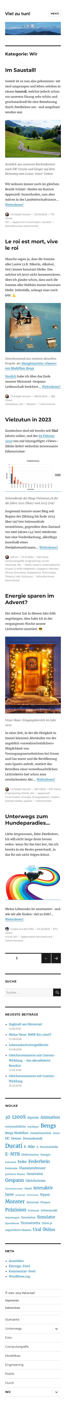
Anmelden (16, 1261)
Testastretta (34, 572)
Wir (7, 222)
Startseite (12, 1319)
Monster (53, 568)
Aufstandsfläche (15, 1126)
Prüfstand (33, 1210)
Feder (22, 1162)
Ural (17, 576)
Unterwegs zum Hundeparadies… (27, 819)
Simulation (28, 1217)
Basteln (31, 404)
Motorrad (10, 564)
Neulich (10, 376)
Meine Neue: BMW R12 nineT (30, 1034)
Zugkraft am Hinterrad (25, 1024)
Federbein (29, 568)
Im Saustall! (20, 70)
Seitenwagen (12, 1217)
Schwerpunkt (49, 1210)
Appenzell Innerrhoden (27, 222)
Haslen (55, 797)
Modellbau (11, 404)
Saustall (46, 222)
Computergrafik (14, 560)
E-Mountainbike (47, 1147)
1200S (28, 564)
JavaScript (20, 1195)
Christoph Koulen (20, 214)
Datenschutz (12, 1307)
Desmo (37, 564)
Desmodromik (51, 564)
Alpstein (33, 1117)
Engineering (33, 560)
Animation (50, 1117)
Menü (55, 13)
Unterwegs (13, 1328)
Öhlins (9, 572)
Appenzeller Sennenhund (36, 936)
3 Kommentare (14, 940)
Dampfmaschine (40, 1133)
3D (7, 1117)
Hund (45, 560)
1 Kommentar (47, 404)
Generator (35, 1174)
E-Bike (29, 1147)
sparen (28, 800)
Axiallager (33, 1126)
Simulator (20, 572)
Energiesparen (41, 797)
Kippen (45, 1194)
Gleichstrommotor (14, 1189)
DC (7, 1138)
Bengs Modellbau (17, 1133)
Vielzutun (27, 576)
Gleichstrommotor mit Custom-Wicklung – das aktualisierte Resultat (32, 1060)
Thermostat (49, 572)
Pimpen (45, 1202)
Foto (8, 1337)
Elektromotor (30, 1154)
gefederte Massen (15, 1174)
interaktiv (43, 1187)
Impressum (12, 1300)
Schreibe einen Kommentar (21, 225)
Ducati (9, 568)
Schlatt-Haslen (14, 800)
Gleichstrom (35, 1181)
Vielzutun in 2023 (28, 419)
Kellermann (32, 1195)
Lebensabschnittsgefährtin (28, 1045)
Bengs (48, 1125)
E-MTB (18, 568)
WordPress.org (19, 1276)
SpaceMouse (12, 1223)
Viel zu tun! (17, 13)
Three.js (9, 576)
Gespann (42, 568)
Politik (25, 793)
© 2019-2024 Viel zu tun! (20, 1293)
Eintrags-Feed (19, 1266)
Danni (56, 1133)
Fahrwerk (10, 1162)
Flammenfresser (32, 1168)
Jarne (9, 1194)
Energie (26, 797)
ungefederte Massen (18, 1230)
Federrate (11, 1168)
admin (14, 557)
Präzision (15, 1210)
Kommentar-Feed (22, 1271)
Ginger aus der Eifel (22, 928)
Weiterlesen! (14, 205)
